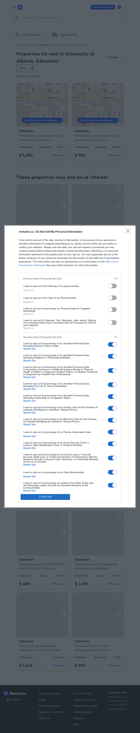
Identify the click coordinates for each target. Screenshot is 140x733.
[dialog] (70, 366)
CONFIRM (45, 497)
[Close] (129, 232)
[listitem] (70, 278)
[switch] (112, 286)
